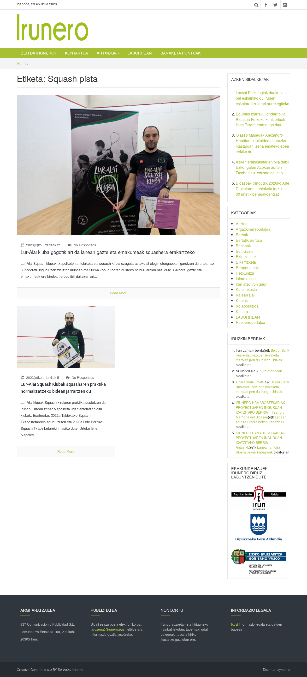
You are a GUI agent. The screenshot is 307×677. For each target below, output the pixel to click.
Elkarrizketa (246, 262)
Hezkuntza (245, 273)
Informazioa (246, 278)
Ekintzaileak (246, 256)
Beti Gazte (245, 251)
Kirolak (242, 300)
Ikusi (234, 624)
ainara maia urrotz (250, 382)
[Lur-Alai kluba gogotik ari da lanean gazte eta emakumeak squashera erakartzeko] (118, 164)
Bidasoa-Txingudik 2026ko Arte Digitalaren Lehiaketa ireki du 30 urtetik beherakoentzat (262, 188)
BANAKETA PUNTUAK (180, 53)
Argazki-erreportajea (253, 229)
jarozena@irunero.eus (107, 629)
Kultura (242, 311)
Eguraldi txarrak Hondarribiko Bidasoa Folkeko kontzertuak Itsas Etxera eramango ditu (261, 119)
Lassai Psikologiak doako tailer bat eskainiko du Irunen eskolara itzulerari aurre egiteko (262, 98)
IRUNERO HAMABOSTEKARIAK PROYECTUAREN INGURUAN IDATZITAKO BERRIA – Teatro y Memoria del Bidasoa (260, 409)
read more (118, 292)
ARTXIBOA (106, 53)
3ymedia (283, 669)
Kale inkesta (246, 289)
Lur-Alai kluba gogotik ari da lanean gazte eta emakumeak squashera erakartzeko (108, 251)
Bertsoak (243, 245)
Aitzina (242, 223)
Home (21, 63)
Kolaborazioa (247, 306)
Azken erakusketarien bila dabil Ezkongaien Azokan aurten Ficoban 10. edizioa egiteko (262, 167)
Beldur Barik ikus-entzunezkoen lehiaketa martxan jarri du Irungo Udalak (262, 355)
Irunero (77, 669)
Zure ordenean (270, 371)
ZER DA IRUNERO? (38, 53)
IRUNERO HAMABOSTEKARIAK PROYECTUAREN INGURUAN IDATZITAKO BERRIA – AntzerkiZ (260, 440)
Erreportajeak (247, 267)
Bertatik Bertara (249, 240)
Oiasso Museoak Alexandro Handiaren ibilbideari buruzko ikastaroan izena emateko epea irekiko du (262, 143)
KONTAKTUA (76, 53)
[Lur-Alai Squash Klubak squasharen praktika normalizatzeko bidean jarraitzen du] (66, 336)
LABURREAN (140, 53)
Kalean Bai (245, 295)
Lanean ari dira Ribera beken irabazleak (261, 419)
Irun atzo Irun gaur (251, 284)
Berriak (242, 234)
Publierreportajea (250, 322)
